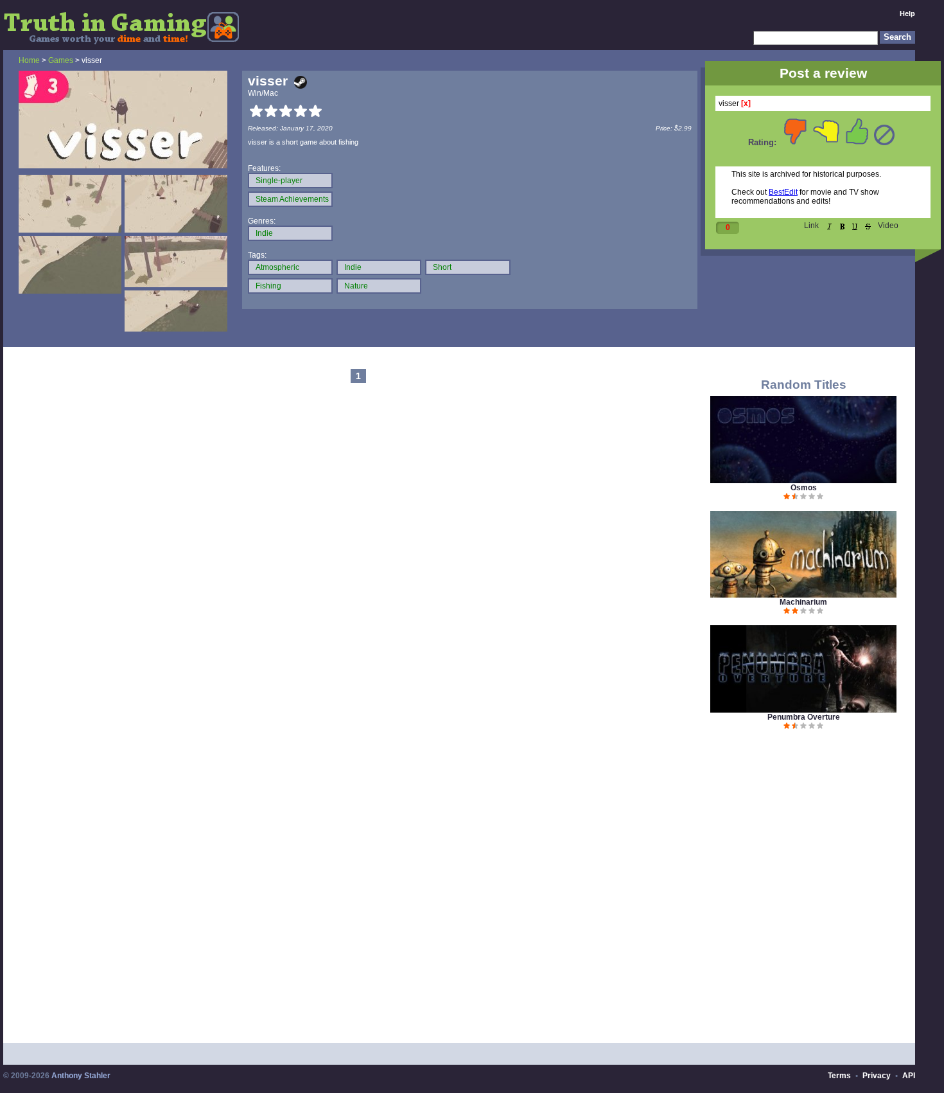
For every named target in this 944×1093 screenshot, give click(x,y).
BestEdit (783, 192)
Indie (264, 233)
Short (442, 267)
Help (907, 13)
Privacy (876, 1075)
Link (811, 225)
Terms (839, 1075)
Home (29, 60)
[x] (746, 103)
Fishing (268, 285)
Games (60, 60)
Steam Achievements (292, 199)
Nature (356, 285)
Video (888, 225)
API (908, 1075)
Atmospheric (277, 267)
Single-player (279, 180)
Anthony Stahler (80, 1075)
